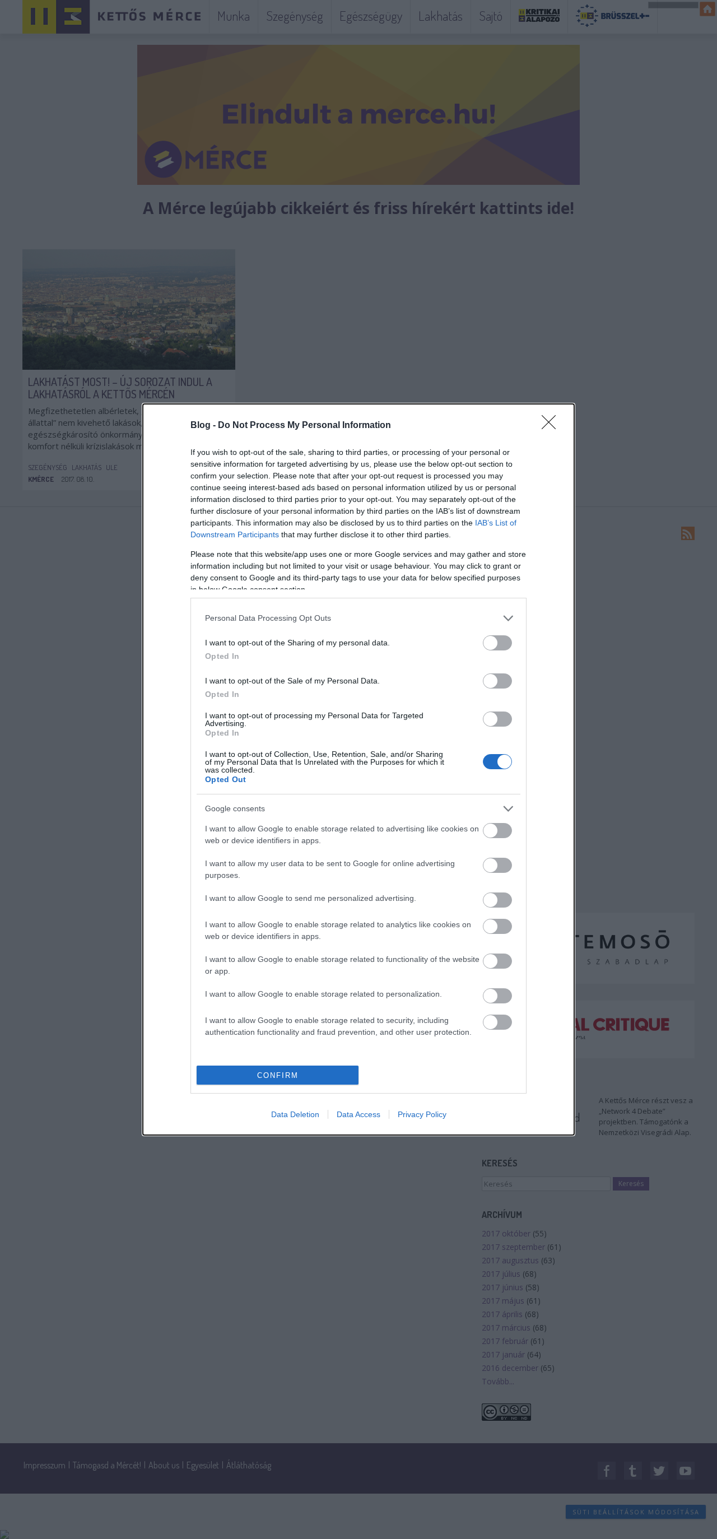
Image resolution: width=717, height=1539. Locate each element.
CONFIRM (278, 1075)
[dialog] (358, 769)
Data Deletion (295, 1114)
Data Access (358, 1114)
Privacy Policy (422, 1114)
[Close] (552, 425)
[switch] (497, 642)
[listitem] (358, 618)
